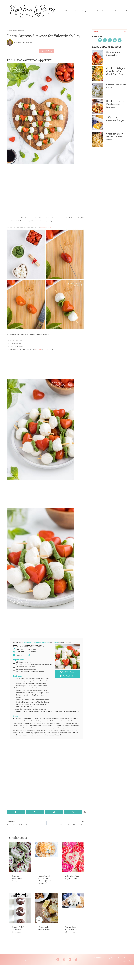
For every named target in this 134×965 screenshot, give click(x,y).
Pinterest (45, 642)
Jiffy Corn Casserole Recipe (115, 119)
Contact (23, 961)
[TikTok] (76, 959)
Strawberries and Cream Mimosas (74, 823)
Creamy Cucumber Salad (116, 86)
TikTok (55, 642)
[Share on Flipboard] (54, 812)
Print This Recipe (68, 672)
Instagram (37, 642)
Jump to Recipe (47, 51)
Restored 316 (126, 961)
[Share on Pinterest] (35, 812)
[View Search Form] (126, 11)
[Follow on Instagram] (115, 40)
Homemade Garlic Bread (44, 928)
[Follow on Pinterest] (100, 40)
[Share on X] (73, 812)
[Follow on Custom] (120, 40)
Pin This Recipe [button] (68, 676)
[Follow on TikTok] (110, 40)
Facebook (28, 642)
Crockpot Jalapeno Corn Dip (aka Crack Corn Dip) (116, 71)
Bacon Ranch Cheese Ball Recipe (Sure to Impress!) (45, 879)
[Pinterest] (70, 959)
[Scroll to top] (129, 957)
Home (67, 11)
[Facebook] (57, 959)
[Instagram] (64, 959)
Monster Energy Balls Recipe (18, 823)
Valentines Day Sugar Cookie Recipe (72, 878)
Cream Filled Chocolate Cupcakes (18, 929)
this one (38, 349)
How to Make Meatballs (113, 53)
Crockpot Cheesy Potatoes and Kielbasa (115, 104)
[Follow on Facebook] (105, 40)
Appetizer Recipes (18, 30)
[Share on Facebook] (16, 812)
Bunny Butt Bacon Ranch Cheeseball (71, 929)
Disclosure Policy (45, 227)
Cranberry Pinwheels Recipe (17, 878)
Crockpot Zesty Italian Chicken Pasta (114, 136)
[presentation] (20, 857)
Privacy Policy (13, 958)
